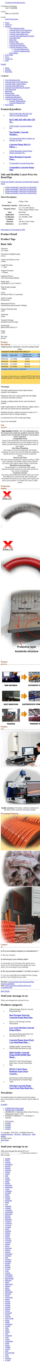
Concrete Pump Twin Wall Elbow (20, 30)
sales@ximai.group (11, 19)
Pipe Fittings (13, 53)
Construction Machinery (17, 45)
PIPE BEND (5, 991)
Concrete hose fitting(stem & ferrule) (21, 36)
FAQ (7, 61)
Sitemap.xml (26, 1134)
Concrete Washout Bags (22, 51)
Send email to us (6, 230)
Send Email (5, 1140)
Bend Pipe (12, 40)
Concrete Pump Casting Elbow (19, 32)
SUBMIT (4, 1104)
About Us (8, 24)
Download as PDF (18, 230)
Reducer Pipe (13, 42)
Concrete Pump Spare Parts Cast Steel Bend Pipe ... (21, 1041)
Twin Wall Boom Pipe (16, 28)
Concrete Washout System (18, 47)
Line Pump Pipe (14, 38)
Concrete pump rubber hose (18, 34)
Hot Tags (17, 1134)
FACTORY (9, 55)
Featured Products (7, 1134)
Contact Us (9, 59)
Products (8, 26)
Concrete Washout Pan (21, 49)
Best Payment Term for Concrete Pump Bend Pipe (21, 1016)
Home (7, 23)
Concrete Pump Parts (16, 43)
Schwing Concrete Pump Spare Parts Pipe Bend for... (21, 1087)
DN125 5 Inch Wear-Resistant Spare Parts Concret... (18, 1071)
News (7, 57)
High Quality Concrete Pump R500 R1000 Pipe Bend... (20, 1054)
